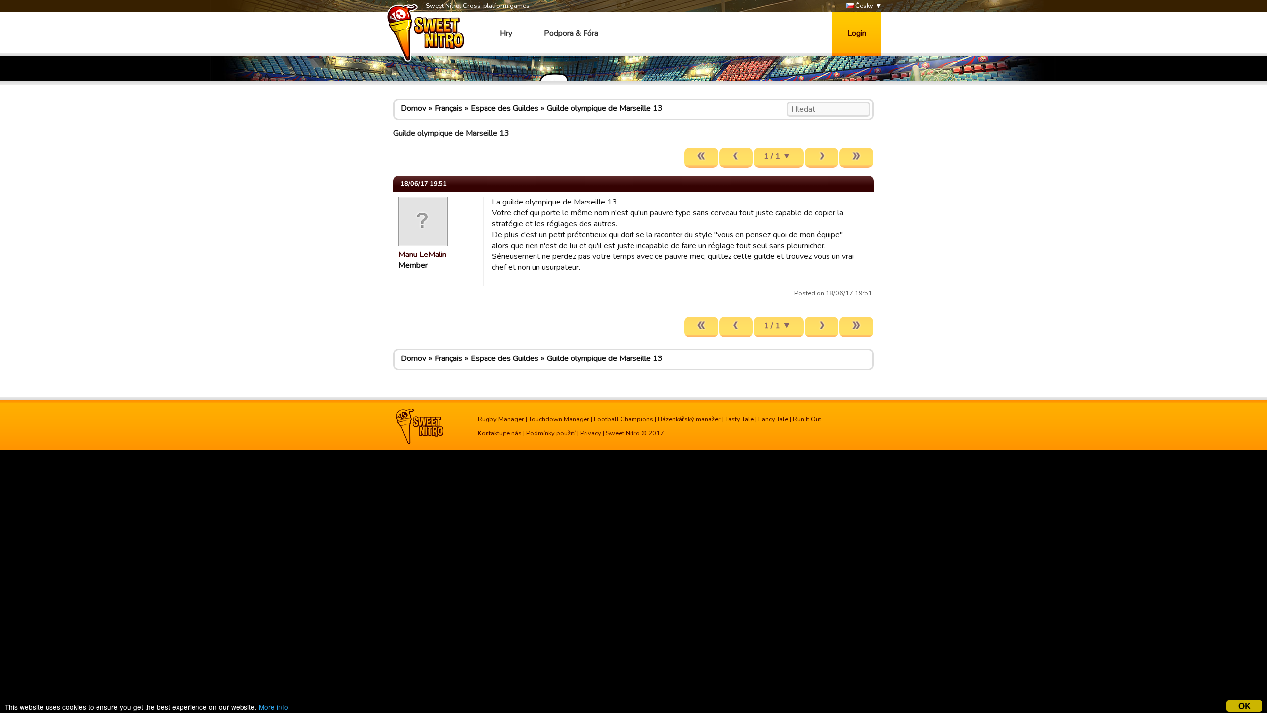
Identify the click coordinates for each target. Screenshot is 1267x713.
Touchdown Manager (559, 419)
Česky (863, 5)
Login (856, 33)
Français (448, 108)
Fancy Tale (773, 419)
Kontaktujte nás (500, 433)
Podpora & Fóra (571, 33)
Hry (506, 33)
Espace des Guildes (504, 108)
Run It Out (807, 419)
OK (1244, 706)
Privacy (590, 433)
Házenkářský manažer (689, 419)
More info (273, 707)
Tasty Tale (739, 419)
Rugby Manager (501, 419)
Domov (413, 108)
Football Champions (623, 419)
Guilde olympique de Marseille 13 (605, 108)
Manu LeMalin (422, 254)
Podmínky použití (551, 433)
